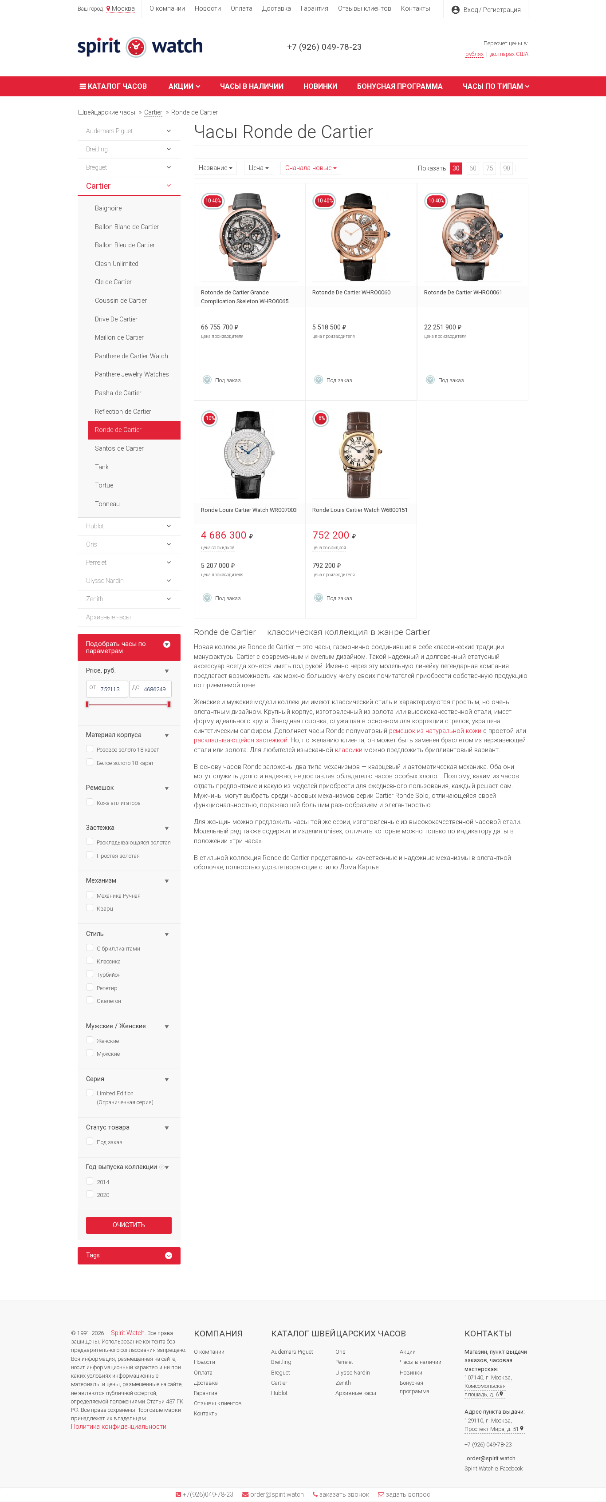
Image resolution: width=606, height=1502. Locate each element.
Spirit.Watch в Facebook (493, 1468)
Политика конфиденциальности (118, 1427)
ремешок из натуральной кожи (435, 731)
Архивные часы (355, 1393)
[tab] (129, 1255)
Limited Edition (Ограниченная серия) (125, 1098)
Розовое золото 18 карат (128, 749)
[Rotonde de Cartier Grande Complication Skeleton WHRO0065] (249, 237)
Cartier (279, 1382)
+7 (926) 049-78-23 (324, 47)
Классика (109, 961)
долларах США (509, 54)
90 (506, 168)
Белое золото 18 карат (125, 763)
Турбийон (109, 974)
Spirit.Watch (128, 1333)
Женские (108, 1041)
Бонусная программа (400, 86)
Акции (181, 86)
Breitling (281, 1362)
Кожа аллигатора (119, 803)
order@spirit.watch (491, 1458)
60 (472, 168)
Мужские (108, 1053)
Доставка (276, 8)
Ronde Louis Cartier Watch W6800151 (360, 510)
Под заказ (109, 1142)
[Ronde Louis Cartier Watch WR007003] (249, 455)
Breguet (280, 1372)
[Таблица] (526, 168)
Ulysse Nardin (352, 1372)
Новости (208, 8)
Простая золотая (118, 855)
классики (348, 750)
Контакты (415, 8)
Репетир (107, 988)
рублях (474, 54)
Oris (340, 1351)
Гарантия (314, 8)
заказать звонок (343, 1494)
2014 (103, 1182)
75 (489, 168)
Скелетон (109, 1001)
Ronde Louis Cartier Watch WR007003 (249, 510)
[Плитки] (519, 168)
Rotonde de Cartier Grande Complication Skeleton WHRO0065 (244, 297)
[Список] (523, 168)
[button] (168, 131)
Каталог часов (116, 86)
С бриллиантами (118, 948)
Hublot (279, 1393)
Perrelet (344, 1362)
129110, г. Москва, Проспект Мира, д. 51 (494, 1424)
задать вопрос (407, 1494)
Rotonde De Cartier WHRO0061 (463, 292)
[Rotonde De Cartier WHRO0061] (472, 237)
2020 (103, 1195)
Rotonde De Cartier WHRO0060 (351, 292)
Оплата (241, 8)
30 (456, 168)
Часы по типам (493, 86)
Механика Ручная (119, 895)
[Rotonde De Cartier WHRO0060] (360, 237)
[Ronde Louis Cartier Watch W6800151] (361, 455)
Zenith (343, 1382)
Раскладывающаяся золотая (134, 842)
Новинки (320, 86)
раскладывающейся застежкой (240, 740)
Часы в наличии (251, 86)
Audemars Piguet (292, 1351)
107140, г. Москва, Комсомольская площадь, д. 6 (488, 1386)
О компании (167, 8)
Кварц (105, 908)
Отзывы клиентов (364, 8)
